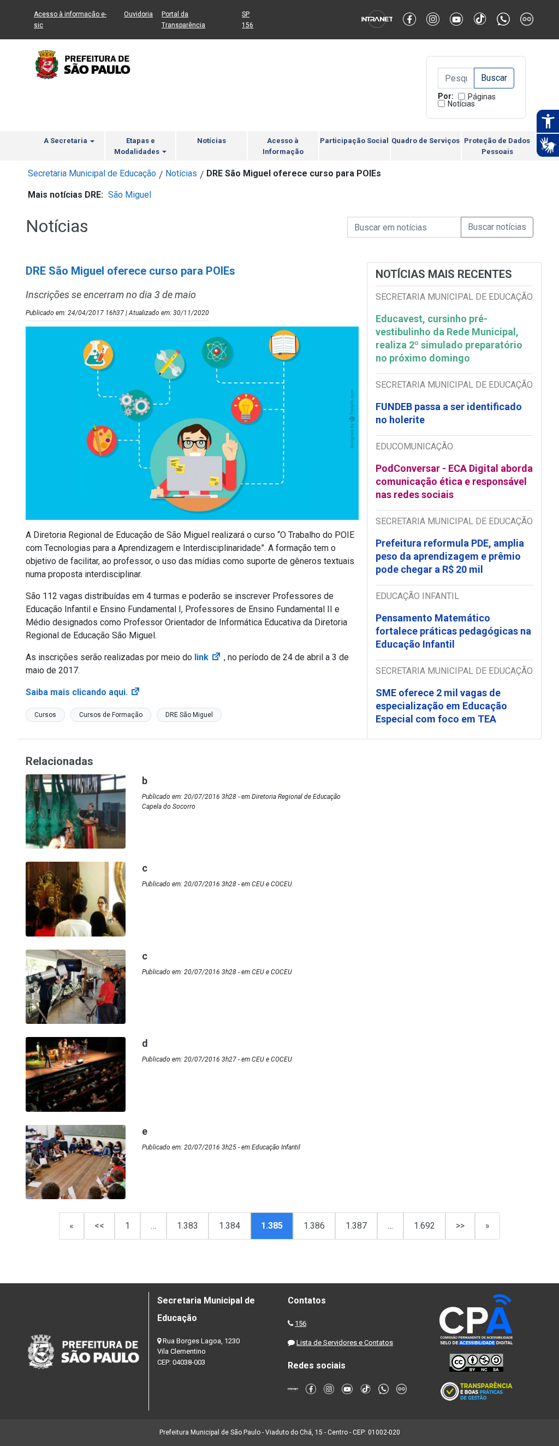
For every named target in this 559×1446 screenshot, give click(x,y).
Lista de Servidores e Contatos (344, 1342)
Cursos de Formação (110, 715)
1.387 (356, 1225)
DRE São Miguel (189, 715)
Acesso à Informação (283, 146)
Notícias (461, 103)
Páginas (482, 96)
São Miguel (129, 194)
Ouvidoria (138, 14)
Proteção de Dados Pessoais (497, 146)
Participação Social (354, 141)
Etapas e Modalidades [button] (137, 146)
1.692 (424, 1225)
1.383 (187, 1225)
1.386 (314, 1225)
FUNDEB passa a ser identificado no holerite (449, 413)
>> (460, 1225)
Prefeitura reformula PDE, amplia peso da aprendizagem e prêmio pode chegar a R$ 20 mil (450, 556)
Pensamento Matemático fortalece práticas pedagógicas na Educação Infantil (453, 631)
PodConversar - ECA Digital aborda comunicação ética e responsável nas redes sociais (454, 481)
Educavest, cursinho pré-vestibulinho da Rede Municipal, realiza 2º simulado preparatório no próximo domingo (449, 338)
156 (300, 1323)
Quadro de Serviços (425, 141)
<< (99, 1225)
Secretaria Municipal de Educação (92, 173)
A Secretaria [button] (66, 141)
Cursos (45, 715)
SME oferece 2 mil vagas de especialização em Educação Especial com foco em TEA (441, 706)
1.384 (229, 1225)
